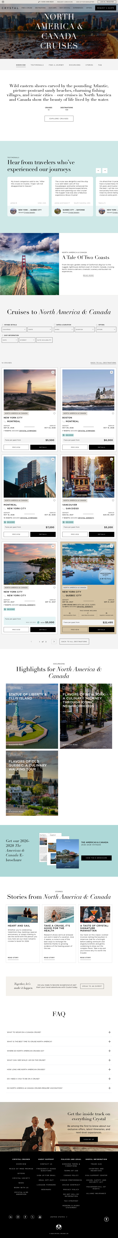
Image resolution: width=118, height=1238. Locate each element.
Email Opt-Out (46, 1180)
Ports (30, 329)
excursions (75, 65)
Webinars (46, 1189)
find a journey (56, 65)
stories (89, 65)
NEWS (21, 1183)
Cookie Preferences (71, 1180)
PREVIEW (16, 447)
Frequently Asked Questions (46, 1170)
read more (88, 275)
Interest (23, 340)
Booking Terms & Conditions (71, 1165)
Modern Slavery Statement (71, 1206)
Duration (79, 329)
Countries (6, 329)
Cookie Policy (71, 1175)
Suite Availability (44, 340)
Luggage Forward (46, 1185)
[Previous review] (98, 170)
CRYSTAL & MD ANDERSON (21, 1193)
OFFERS (89, 8)
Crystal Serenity (29, 212)
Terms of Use (71, 1171)
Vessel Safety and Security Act (96, 1181)
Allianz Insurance (96, 1193)
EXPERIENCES (78, 8)
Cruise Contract (71, 1185)
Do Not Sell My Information (71, 1195)
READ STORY (13, 957)
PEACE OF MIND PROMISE (21, 1169)
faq (100, 65)
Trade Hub (96, 1164)
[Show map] (53, 372)
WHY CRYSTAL (64, 8)
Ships (5, 340)
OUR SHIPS (52, 8)
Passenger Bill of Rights (96, 1188)
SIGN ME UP (89, 1139)
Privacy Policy (71, 1189)
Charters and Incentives (96, 1170)
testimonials (37, 65)
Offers (99, 329)
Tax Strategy (71, 1201)
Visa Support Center (96, 1175)
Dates (57, 329)
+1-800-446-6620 (47, 2)
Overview (21, 65)
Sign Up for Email (46, 1175)
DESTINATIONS (40, 8)
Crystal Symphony (28, 431)
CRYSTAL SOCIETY (21, 1178)
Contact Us (46, 1164)
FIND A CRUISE (27, 8)
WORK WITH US (21, 1187)
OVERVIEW (21, 1164)
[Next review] (104, 170)
